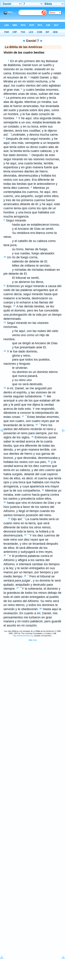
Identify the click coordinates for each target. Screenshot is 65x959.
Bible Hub (33, 640)
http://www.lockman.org (23, 636)
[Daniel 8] (60, 438)
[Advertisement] (32, 670)
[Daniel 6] (4, 438)
